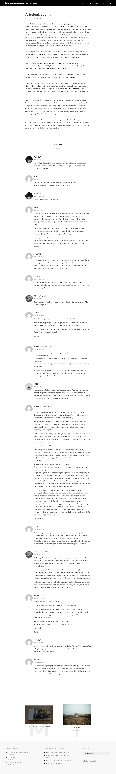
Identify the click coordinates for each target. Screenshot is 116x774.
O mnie (82, 3)
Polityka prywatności (89, 761)
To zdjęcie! (77, 727)
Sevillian (38, 208)
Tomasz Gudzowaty (65, 27)
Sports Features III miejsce (57, 69)
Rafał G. (48, 760)
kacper (37, 313)
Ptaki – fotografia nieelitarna (61, 760)
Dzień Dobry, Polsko (57, 763)
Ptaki (102, 3)
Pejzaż (89, 3)
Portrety (96, 3)
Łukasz (37, 177)
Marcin (48, 755)
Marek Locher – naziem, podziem (39, 726)
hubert (37, 276)
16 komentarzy (38, 18)
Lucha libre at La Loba (72, 89)
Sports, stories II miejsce (66, 77)
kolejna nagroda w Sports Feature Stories (53, 63)
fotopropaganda (14, 3)
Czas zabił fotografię (14, 762)
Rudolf (37, 157)
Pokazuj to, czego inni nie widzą (61, 752)
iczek (36, 384)
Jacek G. (37, 596)
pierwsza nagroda (37, 54)
